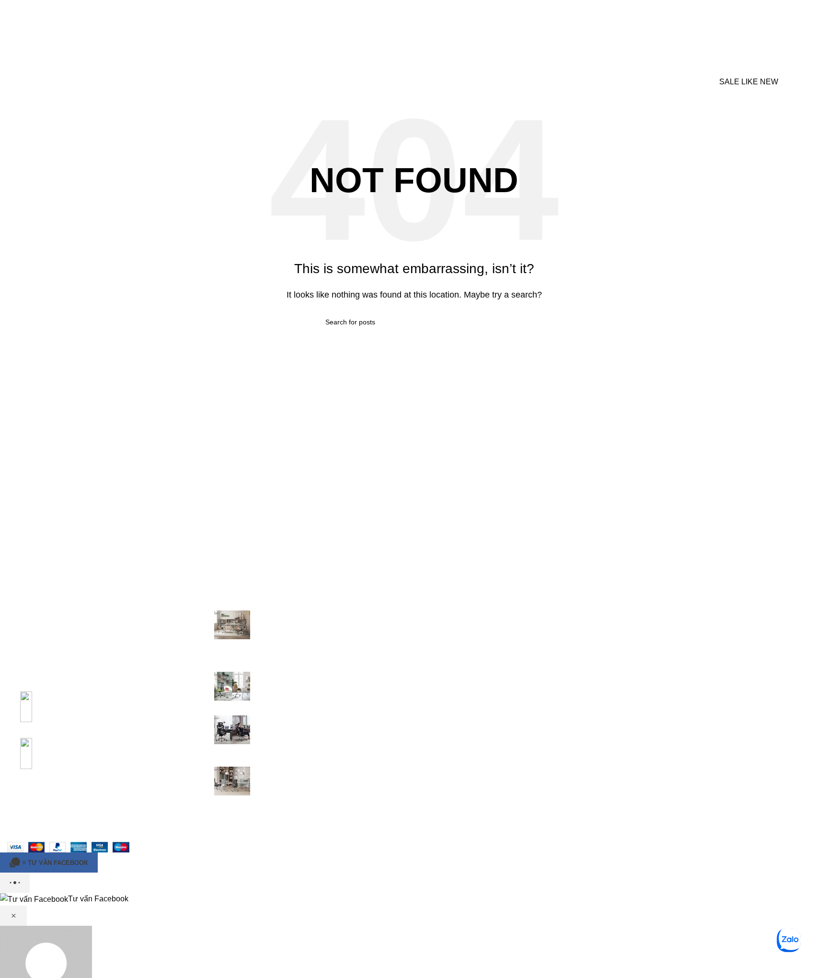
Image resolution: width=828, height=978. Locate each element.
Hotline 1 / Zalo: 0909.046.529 (63, 805)
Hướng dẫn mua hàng (459, 651)
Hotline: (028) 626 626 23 (671, 615)
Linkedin (642, 633)
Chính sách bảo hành (457, 633)
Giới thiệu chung (449, 615)
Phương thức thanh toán (463, 687)
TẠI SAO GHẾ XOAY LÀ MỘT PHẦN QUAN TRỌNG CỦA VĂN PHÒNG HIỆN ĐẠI (327, 626)
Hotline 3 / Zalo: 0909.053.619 (112, 817)
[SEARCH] (695, 42)
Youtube (642, 669)
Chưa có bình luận (324, 652)
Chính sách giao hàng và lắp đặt (476, 669)
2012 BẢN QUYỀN (45, 834)
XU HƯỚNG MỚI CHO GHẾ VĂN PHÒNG (330, 677)
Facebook (645, 651)
